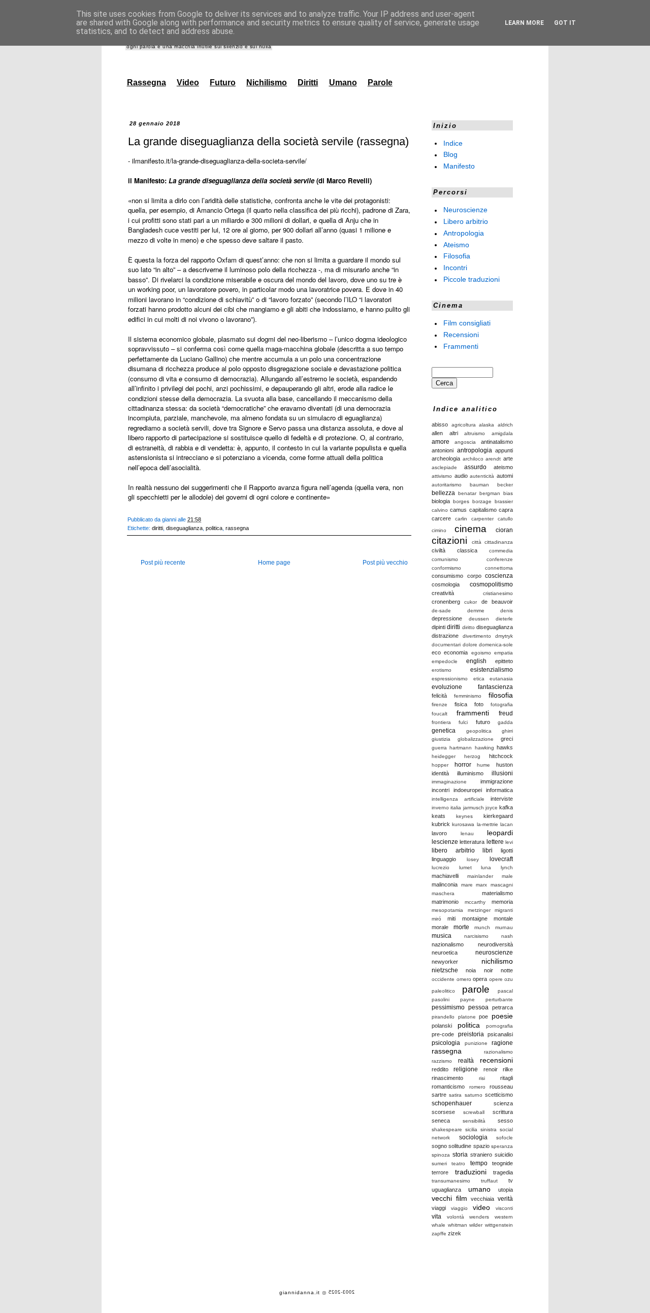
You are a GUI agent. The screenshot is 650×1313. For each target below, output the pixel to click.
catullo (505, 518)
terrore (440, 1172)
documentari (446, 644)
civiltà (438, 550)
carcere (441, 518)
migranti (504, 910)
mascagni (502, 885)
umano (479, 1189)
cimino (439, 530)
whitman (457, 1225)
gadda (505, 722)
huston (504, 765)
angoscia (465, 442)
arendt (493, 459)
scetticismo (499, 1095)
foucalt (439, 713)
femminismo (467, 696)
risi (482, 1078)
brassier (504, 501)
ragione (502, 1042)
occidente (443, 979)
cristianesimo (498, 593)
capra (506, 510)
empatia (503, 652)
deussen (479, 618)
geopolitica (479, 731)
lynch (507, 867)
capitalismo (483, 510)
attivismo (442, 476)
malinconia (445, 884)
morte (461, 927)
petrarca (502, 1007)
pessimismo (448, 1007)
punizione (476, 1043)
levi (509, 842)
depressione (447, 618)
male (507, 876)
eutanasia (501, 678)
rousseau (501, 1087)
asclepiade (444, 467)
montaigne (475, 918)
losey (473, 859)
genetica (444, 730)
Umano (343, 82)
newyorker (445, 962)
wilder (475, 1225)
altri (453, 433)
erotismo (441, 670)
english (476, 661)
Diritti (308, 82)
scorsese (443, 1112)
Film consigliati (467, 323)
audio (461, 476)
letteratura (472, 842)
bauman (479, 484)
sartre (439, 1095)
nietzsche (445, 970)
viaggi (439, 1208)
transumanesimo (451, 1181)
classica (467, 550)
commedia (501, 550)
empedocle (445, 661)
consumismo (447, 576)
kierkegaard (498, 816)
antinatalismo (497, 442)
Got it (565, 22)
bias (508, 493)
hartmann (460, 747)
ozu (508, 979)
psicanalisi (500, 1034)
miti (451, 918)
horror (462, 764)
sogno (439, 1146)
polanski (442, 1026)
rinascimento (447, 1078)
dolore (470, 644)
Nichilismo (266, 82)
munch (482, 927)
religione (465, 1069)
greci (507, 739)
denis (506, 610)
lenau (467, 833)
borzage (482, 501)
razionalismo (498, 1052)
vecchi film (449, 1198)
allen (437, 433)
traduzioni (470, 1172)
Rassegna (146, 82)
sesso (505, 1121)
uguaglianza (446, 1190)
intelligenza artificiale (458, 799)
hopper (440, 765)
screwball (473, 1112)
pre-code (443, 1034)
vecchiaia (482, 1199)
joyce (491, 807)
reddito (440, 1069)
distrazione (445, 636)
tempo (479, 1163)
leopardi (500, 833)
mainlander (480, 876)
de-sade (441, 610)
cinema (470, 528)
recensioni (496, 1060)
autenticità (482, 476)
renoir (490, 1069)
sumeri (439, 1163)
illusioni (502, 773)
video (481, 1207)
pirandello (443, 1017)
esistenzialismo (491, 669)
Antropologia (463, 233)
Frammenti (460, 346)
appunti (504, 450)
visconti (504, 1208)
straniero (481, 1155)
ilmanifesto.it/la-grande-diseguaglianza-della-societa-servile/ (219, 161)
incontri (440, 790)
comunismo (445, 559)
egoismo (481, 652)
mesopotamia (447, 910)
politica (214, 528)
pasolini (440, 999)
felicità (439, 696)
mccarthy (475, 902)
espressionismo (450, 678)
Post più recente (163, 562)
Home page (274, 562)
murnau (504, 927)
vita (436, 1216)
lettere (495, 841)
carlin (461, 518)
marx (481, 885)
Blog (450, 154)
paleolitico (443, 991)
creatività (443, 593)
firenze (439, 704)
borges (461, 501)
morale (440, 927)
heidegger (444, 756)
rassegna (237, 528)
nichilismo (497, 961)
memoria (502, 902)
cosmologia (446, 584)
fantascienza (495, 687)
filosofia (501, 695)
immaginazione (449, 781)
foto (478, 704)
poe (483, 1016)
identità (440, 773)
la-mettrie (487, 824)
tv (510, 1180)
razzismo (442, 1061)
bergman (489, 493)
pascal (505, 991)
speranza (502, 1146)
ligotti (507, 850)
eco (436, 652)
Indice (453, 143)
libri (487, 850)
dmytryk (504, 636)
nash (507, 936)
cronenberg (446, 602)
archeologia (446, 458)
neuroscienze (494, 952)
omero (464, 979)
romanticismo (448, 1087)
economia (456, 652)
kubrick (441, 824)
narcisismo (476, 936)
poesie (502, 1016)
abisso (440, 424)
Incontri (455, 268)
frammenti (473, 713)
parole (476, 989)
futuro (483, 722)
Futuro (223, 82)
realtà (466, 1060)
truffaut (489, 1181)
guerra (439, 747)
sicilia (471, 1129)
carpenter (482, 518)
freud (506, 713)
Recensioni (461, 335)
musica (441, 935)
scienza (503, 1103)
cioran (504, 530)
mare (467, 885)
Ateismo (456, 244)
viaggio (459, 1208)
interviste (502, 799)
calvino (440, 510)
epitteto (504, 661)
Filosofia (456, 256)
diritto (468, 627)
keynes (464, 816)
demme (475, 610)
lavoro (439, 833)
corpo (474, 576)
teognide (502, 1163)
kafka (506, 807)
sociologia (473, 1137)
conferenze (499, 559)
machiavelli (445, 876)
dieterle (504, 618)
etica (478, 678)
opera (480, 979)
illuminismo (470, 773)
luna (486, 867)
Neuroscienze (465, 210)
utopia (505, 1190)
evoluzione (447, 687)
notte (507, 970)
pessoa (478, 1007)
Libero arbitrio (465, 221)
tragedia (503, 1172)
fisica (460, 704)
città (476, 542)
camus (458, 510)
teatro (458, 1163)
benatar (467, 493)
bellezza (443, 493)
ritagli (506, 1078)
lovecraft (501, 859)
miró (436, 919)
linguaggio (444, 859)
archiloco (473, 459)
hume (483, 765)
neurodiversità (495, 944)
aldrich (505, 425)
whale (438, 1225)
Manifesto (459, 166)
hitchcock (501, 756)
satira (455, 1095)
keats (438, 816)
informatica (499, 790)
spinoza (441, 1155)
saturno (473, 1095)
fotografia (502, 704)
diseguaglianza (184, 528)
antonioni (442, 450)
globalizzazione (476, 739)
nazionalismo (448, 944)
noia (471, 970)
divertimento (477, 636)
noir (488, 970)
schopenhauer (452, 1103)
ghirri (507, 731)
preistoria (471, 1034)
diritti (157, 528)
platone (467, 1017)
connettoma (499, 568)
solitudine (459, 1146)
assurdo (475, 467)
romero (477, 1087)
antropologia (474, 450)
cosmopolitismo (491, 584)
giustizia (441, 739)
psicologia (446, 1042)
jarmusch (473, 807)
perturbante (499, 999)
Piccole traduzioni (471, 279)
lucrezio (440, 867)
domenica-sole (496, 644)
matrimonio (445, 902)
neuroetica (445, 952)
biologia (441, 501)
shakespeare (447, 1129)
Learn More (524, 22)
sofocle (504, 1137)
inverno (440, 807)
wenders (479, 1217)
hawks (505, 747)
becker (505, 484)
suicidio (504, 1155)
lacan (506, 824)
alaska (486, 425)
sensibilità (474, 1121)
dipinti (438, 627)
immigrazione (496, 781)
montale (503, 918)
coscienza (499, 575)
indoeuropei (467, 790)
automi (505, 476)
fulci (463, 722)
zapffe (439, 1233)
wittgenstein (499, 1225)
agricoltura (463, 425)
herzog (472, 756)
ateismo (503, 467)
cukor (470, 602)
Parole (380, 82)
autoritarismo (447, 484)
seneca (441, 1121)
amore (440, 441)
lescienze (445, 841)
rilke (508, 1069)
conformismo (446, 568)
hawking (484, 747)
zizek (454, 1233)
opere (496, 979)
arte (508, 458)
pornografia (499, 1026)
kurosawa (463, 824)
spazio (481, 1146)
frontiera (441, 722)
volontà (455, 1217)
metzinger (479, 910)
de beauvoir (497, 602)
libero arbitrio (453, 850)
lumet (465, 867)
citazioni (449, 540)
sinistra (488, 1129)
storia (460, 1154)
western (504, 1217)
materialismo (497, 893)
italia (455, 807)
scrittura (503, 1112)
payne (467, 999)
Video (188, 82)
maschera (443, 893)
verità (505, 1198)
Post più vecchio (385, 562)
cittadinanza (498, 542)
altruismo (474, 433)
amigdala (502, 433)
